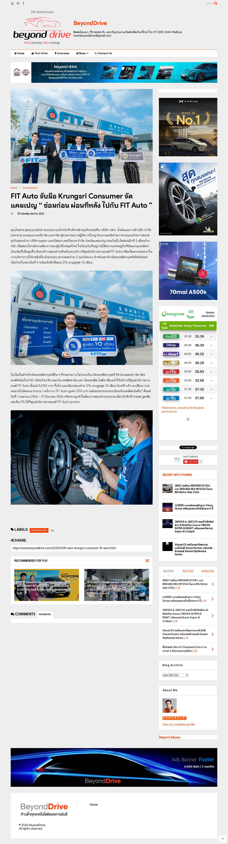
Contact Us (104, 53)
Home (20, 53)
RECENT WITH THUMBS (177, 475)
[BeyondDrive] (42, 45)
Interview (62, 53)
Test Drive (41, 53)
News (82, 53)
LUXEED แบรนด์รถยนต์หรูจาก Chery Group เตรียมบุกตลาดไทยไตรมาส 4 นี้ (194, 507)
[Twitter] (18, 3)
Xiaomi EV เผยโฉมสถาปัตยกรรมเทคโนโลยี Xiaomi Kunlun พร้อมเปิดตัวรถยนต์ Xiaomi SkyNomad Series (194, 549)
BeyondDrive (90, 23)
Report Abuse (169, 737)
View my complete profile (178, 724)
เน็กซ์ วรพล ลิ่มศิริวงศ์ (174, 718)
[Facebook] (23, 3)
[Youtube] (12, 3)
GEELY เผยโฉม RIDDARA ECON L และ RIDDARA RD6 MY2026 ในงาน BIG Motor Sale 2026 (194, 489)
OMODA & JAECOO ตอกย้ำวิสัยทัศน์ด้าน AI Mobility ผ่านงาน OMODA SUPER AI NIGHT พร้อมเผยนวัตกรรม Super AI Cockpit (194, 526)
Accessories (30, 187)
